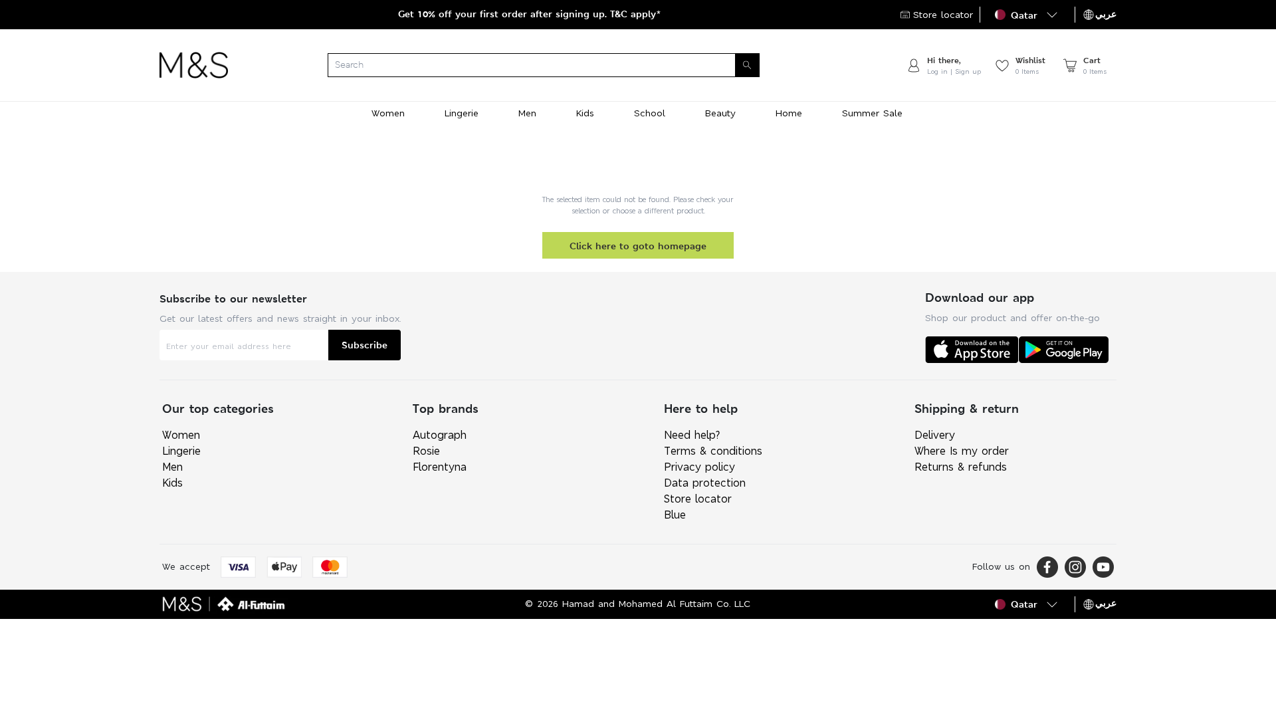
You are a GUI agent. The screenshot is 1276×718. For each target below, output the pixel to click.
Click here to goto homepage (638, 245)
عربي (1105, 14)
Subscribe (364, 344)
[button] (1027, 14)
